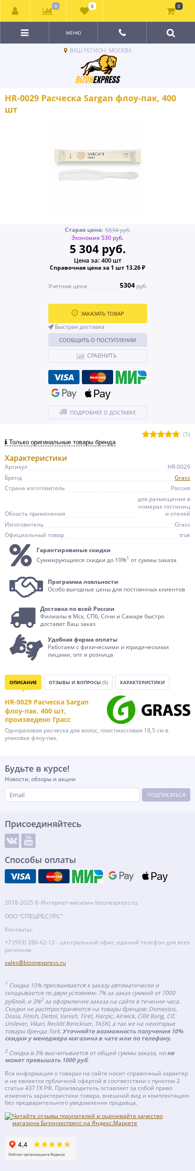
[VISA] (64, 377)
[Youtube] (28, 841)
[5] (176, 434)
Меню (73, 32)
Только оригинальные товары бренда (61, 442)
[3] (161, 434)
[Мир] (131, 377)
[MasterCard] (97, 377)
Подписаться (166, 794)
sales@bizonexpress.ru (35, 963)
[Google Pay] (64, 394)
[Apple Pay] (97, 394)
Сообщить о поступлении (97, 339)
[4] (168, 434)
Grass (182, 478)
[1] (146, 434)
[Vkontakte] (12, 841)
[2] (153, 434)
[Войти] (15, 11)
